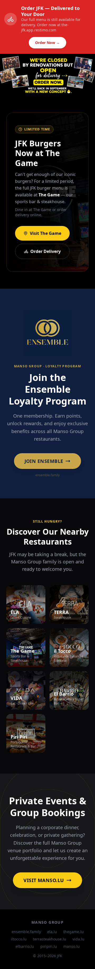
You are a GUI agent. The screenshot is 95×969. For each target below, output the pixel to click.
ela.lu (52, 931)
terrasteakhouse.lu (49, 939)
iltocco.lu (19, 939)
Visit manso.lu (43, 880)
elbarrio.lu (25, 946)
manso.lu (71, 946)
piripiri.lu (48, 946)
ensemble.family (26, 931)
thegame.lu (73, 931)
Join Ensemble (44, 461)
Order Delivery (45, 251)
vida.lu (78, 939)
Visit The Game (45, 233)
